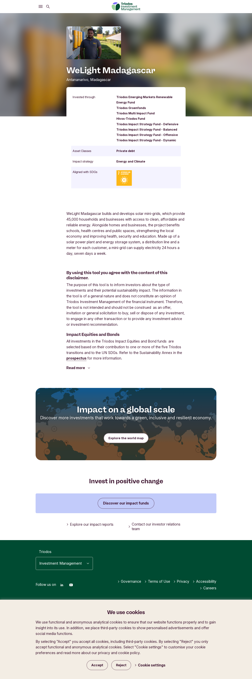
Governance (131, 581)
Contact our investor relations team (156, 526)
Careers (209, 588)
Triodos (45, 552)
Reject (121, 665)
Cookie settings (151, 665)
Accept (97, 665)
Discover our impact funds (126, 503)
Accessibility (206, 581)
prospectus (76, 358)
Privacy (183, 581)
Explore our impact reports (91, 524)
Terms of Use (159, 581)
